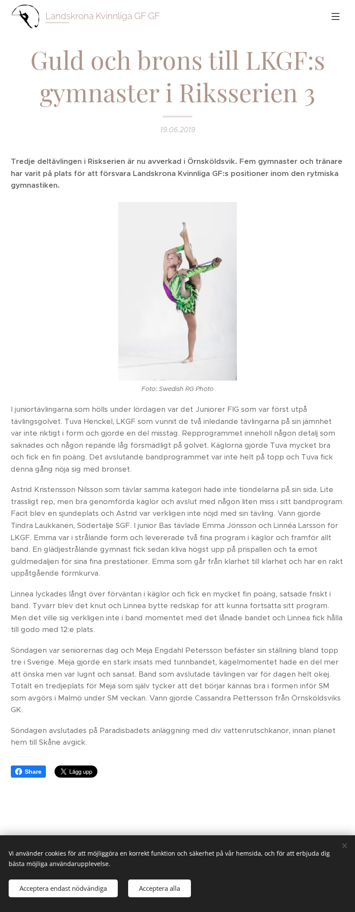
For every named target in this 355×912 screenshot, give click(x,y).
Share (33, 771)
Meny (335, 16)
